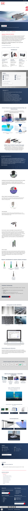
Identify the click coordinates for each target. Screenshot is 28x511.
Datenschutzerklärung (17, 509)
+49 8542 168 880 (6, 76)
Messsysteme (17, 493)
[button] (2, 509)
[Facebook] (8, 507)
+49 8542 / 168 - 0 (18, 499)
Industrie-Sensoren (18, 491)
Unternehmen (4, 498)
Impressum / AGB (10, 509)
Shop (3, 501)
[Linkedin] (11, 507)
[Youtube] (10, 507)
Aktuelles (4, 497)
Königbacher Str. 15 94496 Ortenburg (18, 498)
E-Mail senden (6, 79)
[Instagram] (15, 507)
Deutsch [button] (25, 0)
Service (4, 500)
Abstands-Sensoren (18, 490)
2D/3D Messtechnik (18, 492)
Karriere (4, 499)
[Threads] (13, 507)
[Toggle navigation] (26, 3)
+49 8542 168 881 (18, 76)
